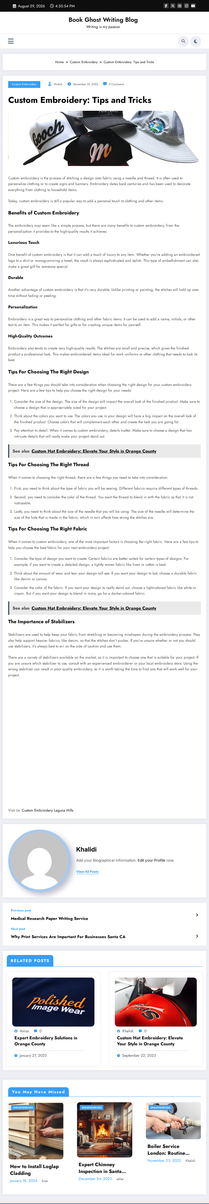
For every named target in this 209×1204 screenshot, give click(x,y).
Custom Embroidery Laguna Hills (47, 810)
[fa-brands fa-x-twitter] (172, 5)
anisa (24, 1031)
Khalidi (58, 84)
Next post (18, 929)
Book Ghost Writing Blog (103, 19)
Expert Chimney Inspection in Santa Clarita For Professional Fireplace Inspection (35, 1168)
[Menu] (11, 41)
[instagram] (186, 5)
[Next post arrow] (197, 936)
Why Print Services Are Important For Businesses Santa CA (68, 937)
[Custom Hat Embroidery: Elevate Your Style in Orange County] (156, 1001)
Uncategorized (23, 1107)
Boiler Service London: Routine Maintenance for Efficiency (97, 1150)
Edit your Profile (151, 860)
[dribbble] (179, 5)
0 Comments (116, 84)
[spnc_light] (195, 41)
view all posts (87, 872)
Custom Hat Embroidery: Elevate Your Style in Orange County (150, 1041)
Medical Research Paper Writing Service (49, 919)
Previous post (21, 910)
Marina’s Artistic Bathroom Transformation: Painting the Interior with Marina (169, 1179)
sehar (51, 1179)
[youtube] (193, 5)
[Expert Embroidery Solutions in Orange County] (53, 1001)
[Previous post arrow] (197, 915)
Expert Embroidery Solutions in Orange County (45, 1041)
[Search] (183, 41)
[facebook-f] (166, 5)
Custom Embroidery (24, 84)
